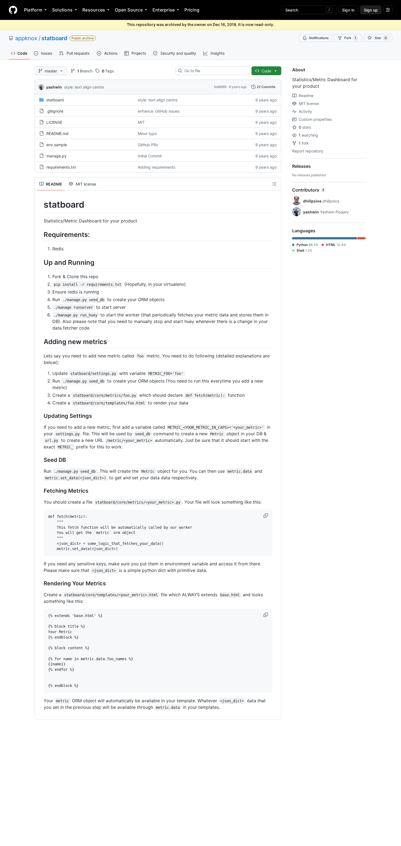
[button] (266, 515)
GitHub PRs (148, 144)
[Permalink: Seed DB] (40, 460)
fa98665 (220, 87)
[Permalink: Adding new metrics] (40, 341)
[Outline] (274, 184)
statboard (54, 38)
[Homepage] (13, 9)
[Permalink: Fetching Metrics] (40, 491)
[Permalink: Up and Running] (40, 262)
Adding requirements (156, 167)
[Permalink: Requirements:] (40, 234)
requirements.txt (61, 167)
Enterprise (163, 10)
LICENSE (54, 122)
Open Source (129, 10)
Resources (93, 10)
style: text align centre (84, 87)
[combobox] (214, 71)
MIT (141, 122)
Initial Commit (150, 156)
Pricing (191, 10)
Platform (33, 10)
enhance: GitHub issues (158, 111)
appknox (26, 38)
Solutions (62, 10)
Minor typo (147, 133)
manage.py (56, 156)
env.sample (56, 144)
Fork (350, 38)
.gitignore (54, 111)
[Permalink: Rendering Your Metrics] (40, 584)
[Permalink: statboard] (40, 204)
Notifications (318, 38)
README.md (57, 133)
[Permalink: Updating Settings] (40, 416)
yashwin (54, 87)
